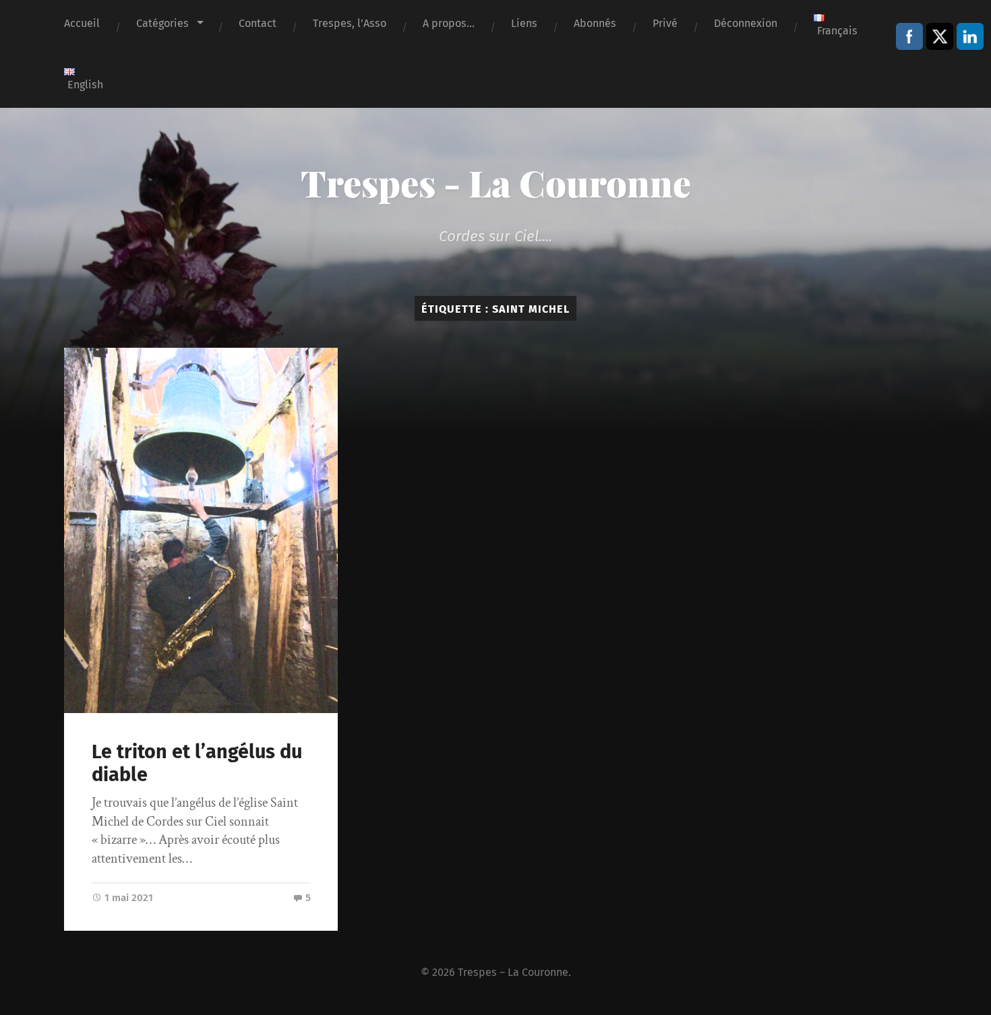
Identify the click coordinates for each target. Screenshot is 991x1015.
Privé (665, 23)
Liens (524, 23)
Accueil (82, 23)
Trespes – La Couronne (513, 972)
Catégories (162, 23)
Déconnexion (745, 23)
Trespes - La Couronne (496, 182)
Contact (257, 23)
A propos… (449, 23)
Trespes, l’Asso (349, 23)
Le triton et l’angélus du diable (197, 763)
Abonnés (595, 23)
